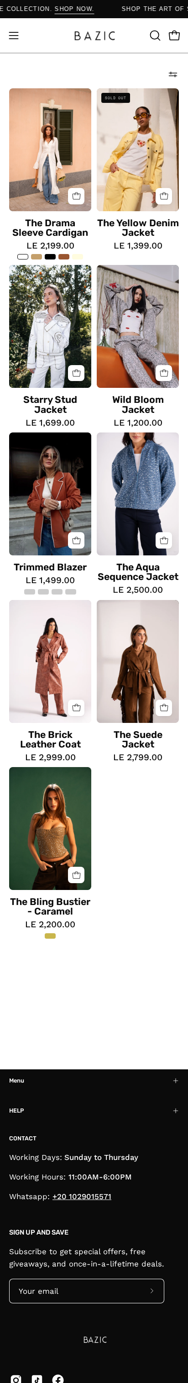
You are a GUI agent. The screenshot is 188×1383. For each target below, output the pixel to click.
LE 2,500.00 (138, 589)
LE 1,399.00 (138, 245)
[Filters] (173, 74)
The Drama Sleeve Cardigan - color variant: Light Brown (36, 256)
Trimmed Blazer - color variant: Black (57, 592)
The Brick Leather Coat (50, 739)
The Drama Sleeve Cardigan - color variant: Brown (63, 256)
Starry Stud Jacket (50, 404)
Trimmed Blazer (50, 567)
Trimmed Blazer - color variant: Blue (70, 592)
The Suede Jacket (138, 739)
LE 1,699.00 (50, 422)
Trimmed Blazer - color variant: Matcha (29, 592)
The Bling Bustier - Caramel (50, 906)
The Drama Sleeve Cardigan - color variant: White (22, 256)
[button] (154, 35)
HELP (16, 1110)
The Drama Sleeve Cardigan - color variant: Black (50, 256)
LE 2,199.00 (50, 245)
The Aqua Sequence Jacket (138, 571)
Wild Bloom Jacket (138, 404)
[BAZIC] (94, 35)
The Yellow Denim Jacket (138, 227)
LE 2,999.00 (50, 757)
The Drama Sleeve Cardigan (50, 227)
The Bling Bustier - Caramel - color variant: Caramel (50, 936)
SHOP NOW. (89, 8)
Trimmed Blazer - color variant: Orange (43, 592)
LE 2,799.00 (137, 757)
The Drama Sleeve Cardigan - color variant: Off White (77, 256)
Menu (16, 1080)
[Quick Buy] (76, 196)
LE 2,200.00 (50, 924)
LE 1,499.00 (50, 580)
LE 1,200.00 (138, 422)
